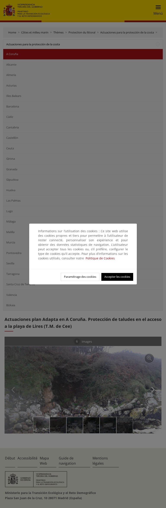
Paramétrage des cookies (80, 277)
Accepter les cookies (117, 277)
